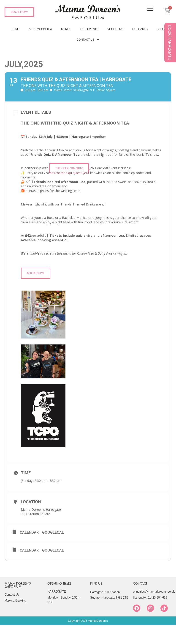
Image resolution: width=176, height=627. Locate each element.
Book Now (35, 273)
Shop (161, 29)
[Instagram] (150, 608)
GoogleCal (53, 532)
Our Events (89, 29)
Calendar (29, 532)
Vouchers (115, 29)
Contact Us (85, 39)
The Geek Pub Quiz (69, 168)
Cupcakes (140, 29)
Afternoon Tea (40, 29)
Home (15, 29)
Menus (66, 29)
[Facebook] (136, 608)
